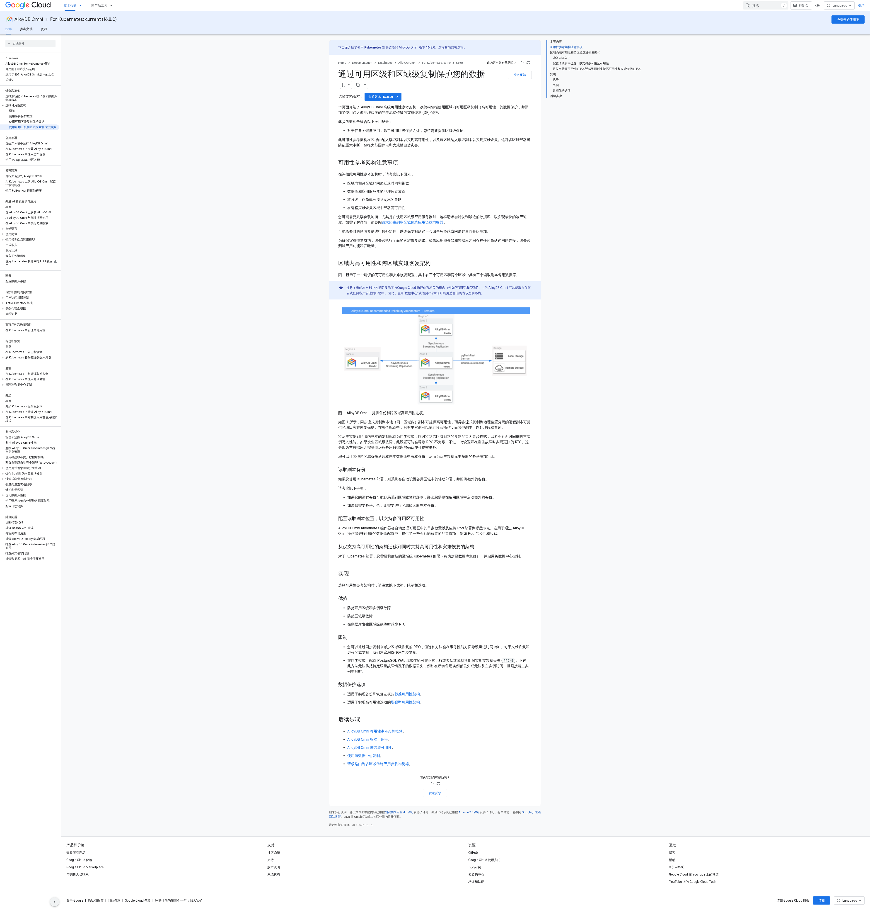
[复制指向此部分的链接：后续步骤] (364, 720)
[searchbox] (30, 43)
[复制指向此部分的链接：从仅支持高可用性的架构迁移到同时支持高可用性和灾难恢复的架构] (478, 547)
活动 (672, 860)
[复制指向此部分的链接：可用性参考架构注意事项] (402, 163)
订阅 (821, 900)
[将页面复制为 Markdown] (358, 85)
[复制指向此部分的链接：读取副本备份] (370, 470)
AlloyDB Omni (28, 19)
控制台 (803, 5)
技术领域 (70, 5)
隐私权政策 (96, 900)
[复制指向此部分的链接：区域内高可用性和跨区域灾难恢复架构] (435, 263)
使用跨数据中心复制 (363, 756)
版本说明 (273, 867)
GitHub (473, 852)
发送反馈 (519, 75)
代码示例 (474, 867)
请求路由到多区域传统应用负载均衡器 (412, 222)
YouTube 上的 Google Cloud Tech (692, 881)
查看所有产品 (75, 852)
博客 (672, 852)
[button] (29, 105)
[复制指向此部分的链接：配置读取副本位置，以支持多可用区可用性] (428, 519)
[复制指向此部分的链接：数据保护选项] (370, 685)
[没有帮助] (528, 62)
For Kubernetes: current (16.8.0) (83, 19)
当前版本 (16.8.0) (383, 97)
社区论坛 (273, 852)
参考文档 (26, 29)
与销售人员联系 (77, 874)
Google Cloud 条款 (138, 900)
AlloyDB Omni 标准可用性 (367, 739)
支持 (270, 860)
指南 (8, 29)
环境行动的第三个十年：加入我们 (179, 900)
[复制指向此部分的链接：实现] (353, 574)
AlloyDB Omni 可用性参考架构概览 (375, 731)
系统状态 (273, 874)
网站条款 (114, 900)
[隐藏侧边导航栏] (54, 901)
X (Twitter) (676, 867)
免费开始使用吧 (848, 19)
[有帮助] (521, 62)
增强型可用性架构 (405, 702)
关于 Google (74, 900)
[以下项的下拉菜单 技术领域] (81, 5)
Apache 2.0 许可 (469, 812)
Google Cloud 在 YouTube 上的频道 (694, 874)
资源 (44, 29)
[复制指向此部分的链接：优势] (351, 598)
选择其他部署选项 (451, 47)
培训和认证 (476, 881)
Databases (385, 62)
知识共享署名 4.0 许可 (399, 812)
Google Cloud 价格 (79, 860)
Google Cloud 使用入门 (484, 860)
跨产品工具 (99, 5)
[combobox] (765, 5)
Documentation (362, 62)
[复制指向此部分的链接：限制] (351, 637)
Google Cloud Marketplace (85, 867)
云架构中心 (476, 874)
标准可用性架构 (407, 694)
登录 (861, 5)
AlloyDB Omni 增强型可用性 (369, 747)
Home (342, 62)
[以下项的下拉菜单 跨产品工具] (112, 5)
